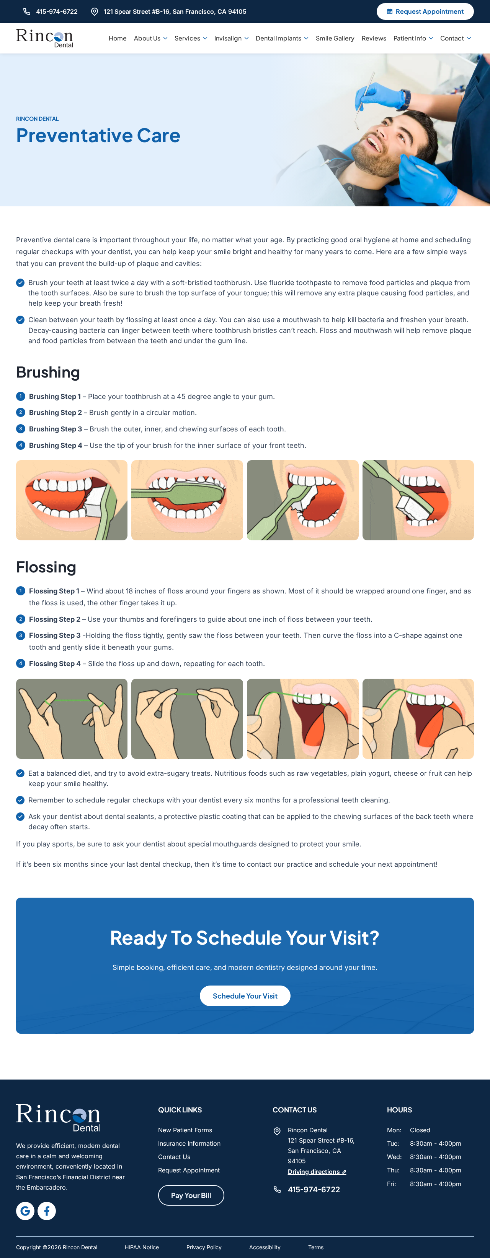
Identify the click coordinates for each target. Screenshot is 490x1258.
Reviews (374, 38)
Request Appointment (189, 1170)
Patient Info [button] (410, 38)
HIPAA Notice (142, 1247)
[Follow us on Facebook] (47, 1211)
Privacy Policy (204, 1247)
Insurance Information (189, 1143)
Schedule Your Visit (245, 995)
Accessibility (265, 1247)
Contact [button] (452, 38)
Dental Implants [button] (278, 38)
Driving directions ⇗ (317, 1171)
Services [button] (187, 38)
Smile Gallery (335, 38)
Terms (315, 1247)
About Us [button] (147, 38)
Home (118, 38)
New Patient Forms (185, 1130)
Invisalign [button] (228, 38)
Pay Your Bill (191, 1195)
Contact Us (174, 1157)
